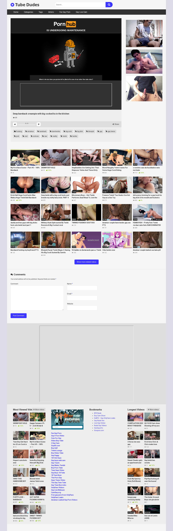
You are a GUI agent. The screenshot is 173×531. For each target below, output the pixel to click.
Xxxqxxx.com (99, 430)
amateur (30, 131)
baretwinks (56, 131)
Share (116, 124)
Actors (51, 12)
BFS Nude (97, 413)
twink (64, 136)
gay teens (111, 131)
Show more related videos (86, 262)
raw (45, 136)
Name (70, 284)
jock (17, 136)
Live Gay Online (99, 423)
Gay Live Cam (81, 12)
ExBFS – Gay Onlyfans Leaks (104, 418)
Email (69, 294)
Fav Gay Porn (64, 12)
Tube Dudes (26, 5)
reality (54, 136)
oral (25, 136)
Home (15, 12)
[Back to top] (165, 523)
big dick (80, 131)
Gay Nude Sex (99, 420)
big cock (68, 131)
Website (70, 304)
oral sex (36, 136)
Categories (28, 12)
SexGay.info (98, 428)
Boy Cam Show (99, 416)
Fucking (19, 131)
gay (100, 131)
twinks (74, 136)
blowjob (91, 131)
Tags (41, 12)
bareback (42, 131)
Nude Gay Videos (100, 425)
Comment (14, 284)
